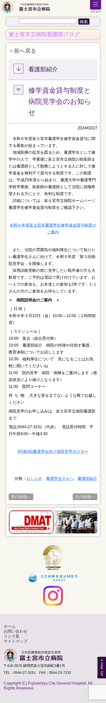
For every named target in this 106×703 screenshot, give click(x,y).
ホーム (10, 626)
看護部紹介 (87, 478)
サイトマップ (15, 641)
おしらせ (34, 478)
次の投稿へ (85, 497)
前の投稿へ (21, 497)
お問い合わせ (15, 631)
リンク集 (11, 636)
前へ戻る (25, 51)
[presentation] (6, 522)
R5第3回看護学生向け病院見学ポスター (53, 451)
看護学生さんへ (60, 478)
